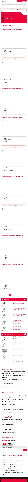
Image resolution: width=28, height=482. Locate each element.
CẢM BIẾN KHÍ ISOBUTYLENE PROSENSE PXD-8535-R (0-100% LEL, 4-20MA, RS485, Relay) (19, 328)
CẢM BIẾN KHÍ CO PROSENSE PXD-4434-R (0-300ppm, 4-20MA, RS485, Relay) (18, 303)
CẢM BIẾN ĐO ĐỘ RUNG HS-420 (18, 361)
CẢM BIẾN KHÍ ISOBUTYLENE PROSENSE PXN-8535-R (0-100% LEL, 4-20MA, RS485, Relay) (19, 322)
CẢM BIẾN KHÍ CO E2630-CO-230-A (18, 349)
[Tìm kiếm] (25, 6)
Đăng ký (25, 450)
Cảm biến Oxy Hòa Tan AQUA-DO (18, 355)
